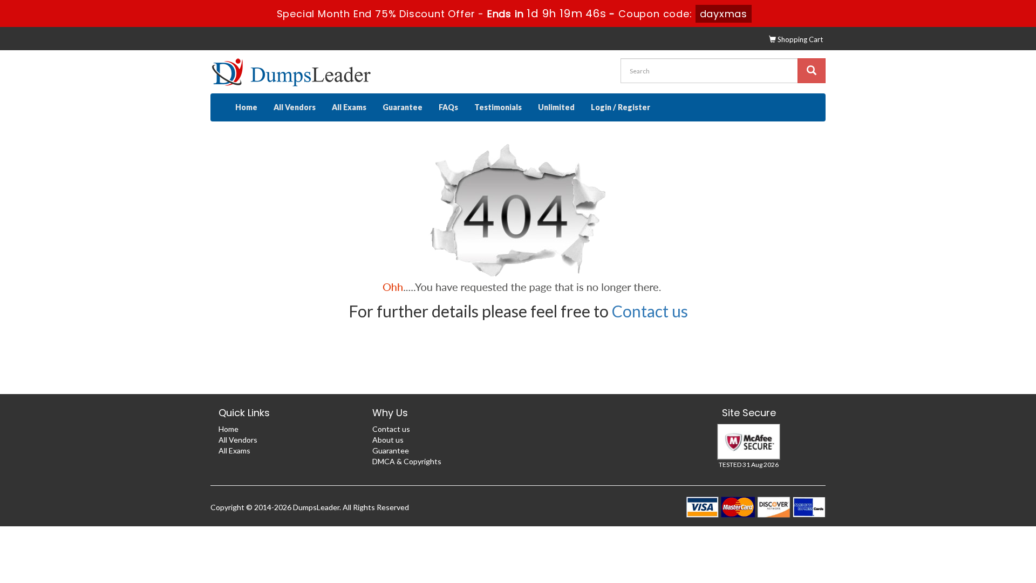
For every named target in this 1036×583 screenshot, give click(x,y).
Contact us (650, 311)
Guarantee (402, 107)
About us (388, 439)
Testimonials (498, 107)
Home (246, 107)
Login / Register (620, 107)
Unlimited (556, 107)
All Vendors (295, 107)
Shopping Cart (799, 39)
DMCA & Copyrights (406, 461)
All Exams (349, 107)
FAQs (448, 107)
